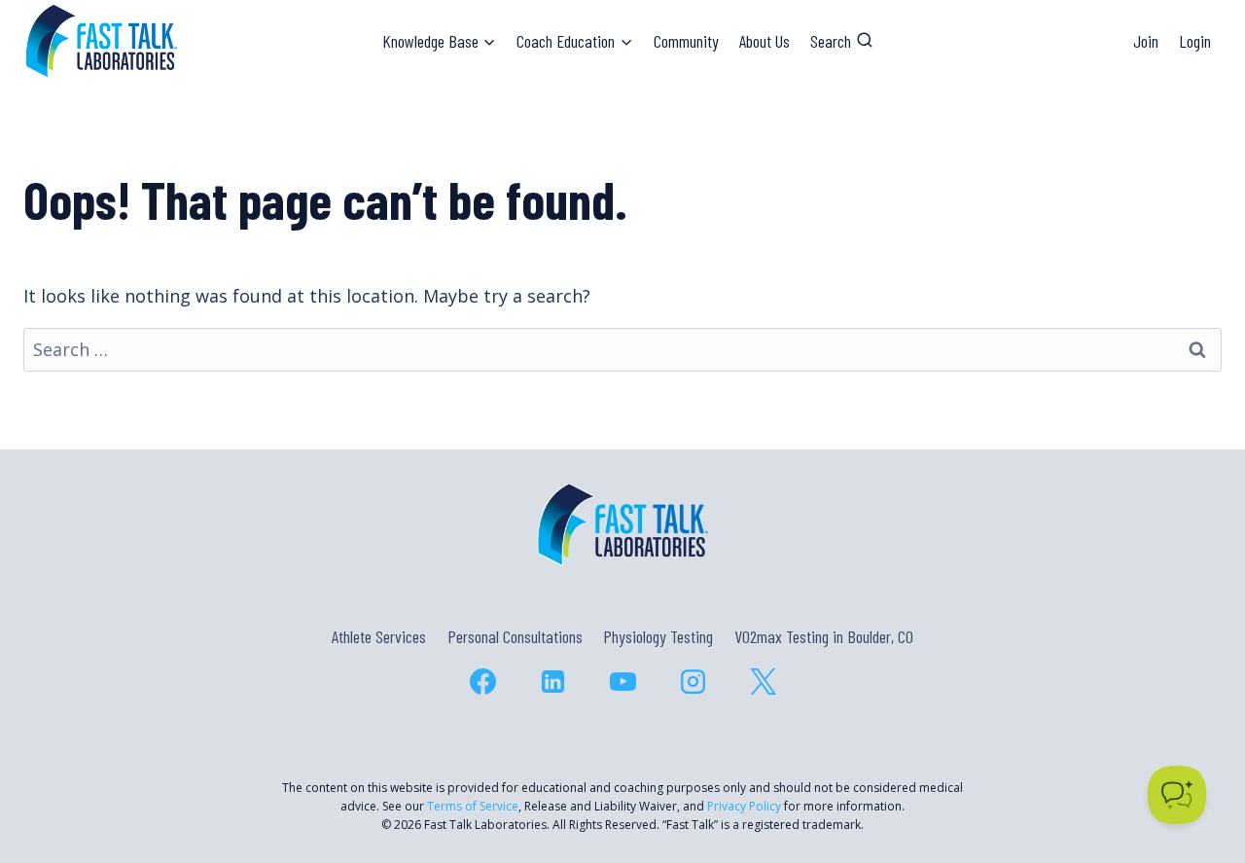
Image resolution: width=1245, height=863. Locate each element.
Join (1145, 41)
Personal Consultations (515, 636)
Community (686, 41)
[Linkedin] (552, 682)
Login (1195, 41)
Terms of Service (472, 806)
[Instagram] (692, 682)
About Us (764, 41)
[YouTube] (622, 682)
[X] (762, 682)
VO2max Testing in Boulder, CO (823, 636)
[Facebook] (482, 682)
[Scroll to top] (1195, 764)
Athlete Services (379, 636)
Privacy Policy (744, 806)
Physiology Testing (658, 636)
